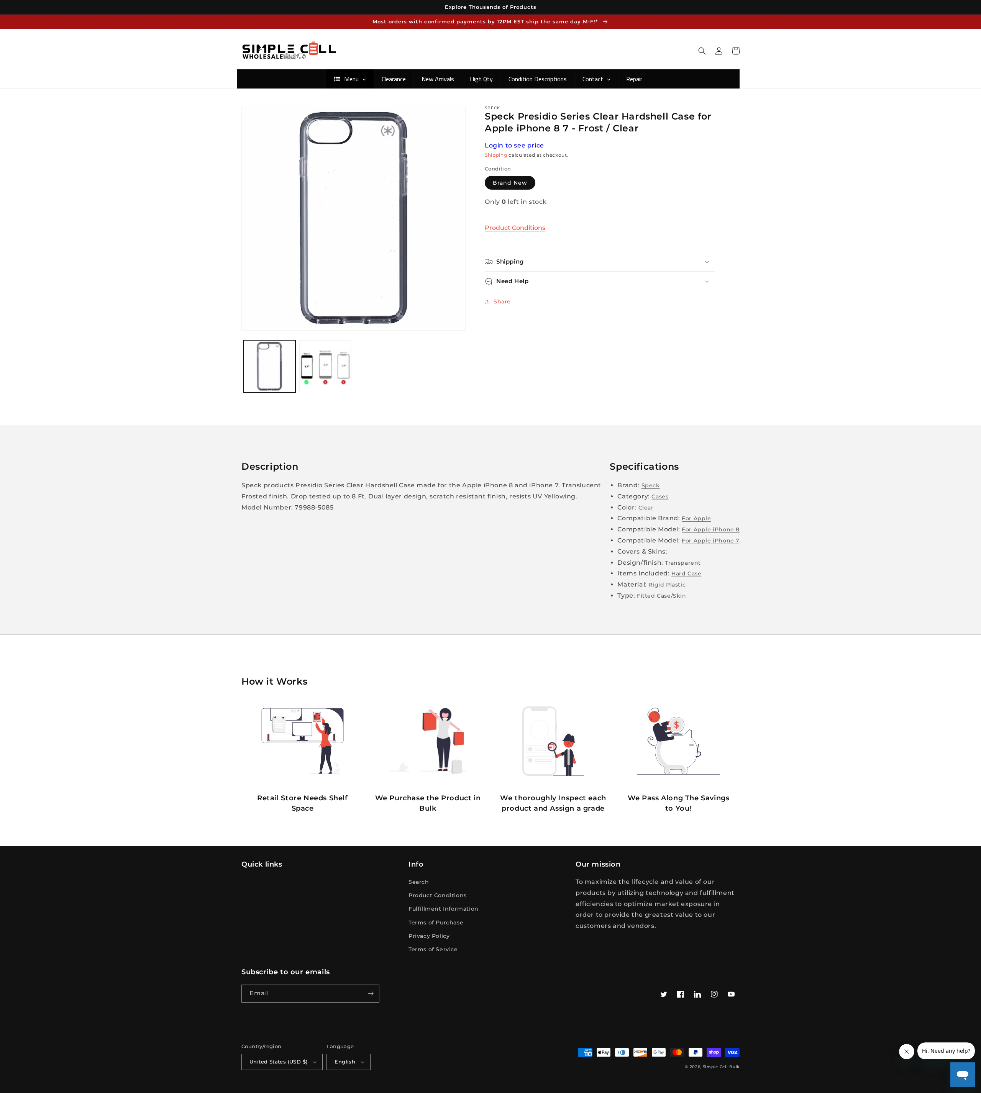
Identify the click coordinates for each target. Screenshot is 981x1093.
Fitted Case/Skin (661, 595)
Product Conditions (515, 227)
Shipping (496, 155)
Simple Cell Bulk (721, 1067)
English (345, 1062)
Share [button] (502, 301)
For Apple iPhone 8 (711, 529)
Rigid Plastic (667, 584)
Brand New (510, 182)
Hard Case (686, 573)
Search (418, 881)
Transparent (683, 562)
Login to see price (514, 145)
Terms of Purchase (435, 922)
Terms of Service (433, 949)
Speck (650, 485)
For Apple (696, 518)
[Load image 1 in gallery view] (269, 366)
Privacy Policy (428, 935)
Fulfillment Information (443, 908)
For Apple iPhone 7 (710, 540)
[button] (702, 51)
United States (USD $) (278, 1062)
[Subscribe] (370, 994)
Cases (659, 496)
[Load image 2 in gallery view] (325, 366)
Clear (646, 507)
